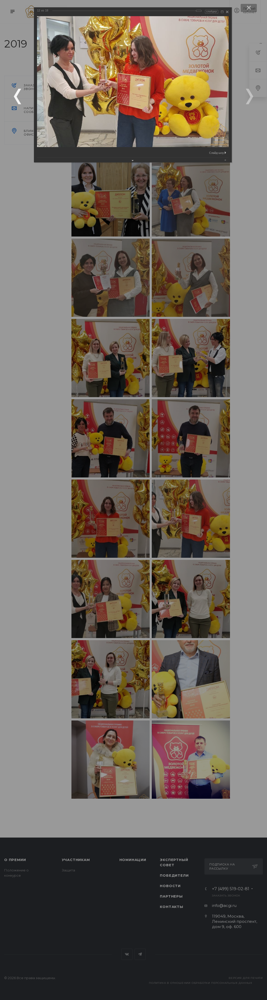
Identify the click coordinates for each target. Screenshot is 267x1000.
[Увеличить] (222, 11)
